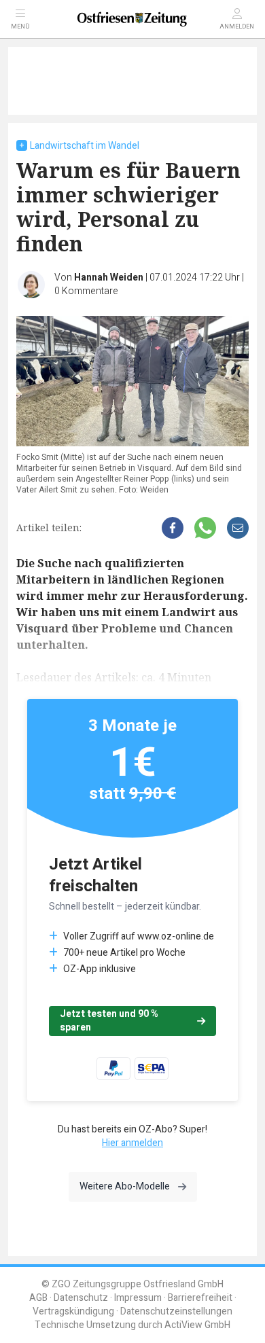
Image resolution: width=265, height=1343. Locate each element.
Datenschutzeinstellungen (176, 1311)
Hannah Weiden (108, 277)
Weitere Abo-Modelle (125, 1186)
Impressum (138, 1298)
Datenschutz (81, 1298)
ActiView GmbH (197, 1325)
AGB (38, 1298)
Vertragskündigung (73, 1311)
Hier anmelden (132, 1143)
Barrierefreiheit (200, 1298)
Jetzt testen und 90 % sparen (109, 1021)
